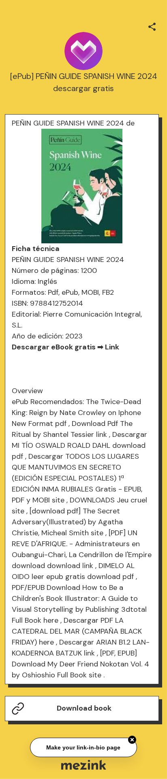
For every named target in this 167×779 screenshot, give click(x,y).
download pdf (110, 576)
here (50, 620)
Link (112, 347)
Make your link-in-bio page (83, 747)
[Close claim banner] (132, 739)
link (101, 434)
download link (70, 565)
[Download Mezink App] (83, 765)
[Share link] (152, 25)
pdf (60, 423)
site (58, 500)
